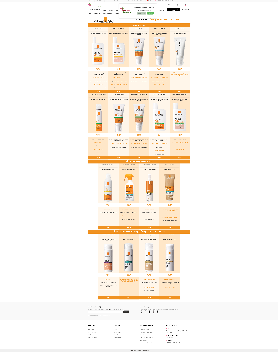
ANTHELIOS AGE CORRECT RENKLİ (149, 239)
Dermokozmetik (185, 9)
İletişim (90, 335)
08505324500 (169, 337)
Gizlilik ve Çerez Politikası (146, 337)
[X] (145, 312)
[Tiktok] (153, 312)
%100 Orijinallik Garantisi (146, 332)
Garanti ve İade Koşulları (146, 343)
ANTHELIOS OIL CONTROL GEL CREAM (119, 99)
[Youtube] (141, 312)
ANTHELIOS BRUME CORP (108, 169)
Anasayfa (91, 0)
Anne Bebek (104, 9)
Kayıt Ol (126, 311)
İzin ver (150, 13)
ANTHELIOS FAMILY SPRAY (128, 169)
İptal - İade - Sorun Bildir (136, 0)
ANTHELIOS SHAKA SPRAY (149, 169)
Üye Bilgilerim (117, 337)
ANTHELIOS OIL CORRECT (129, 239)
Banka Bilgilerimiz (99, 0)
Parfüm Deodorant (162, 9)
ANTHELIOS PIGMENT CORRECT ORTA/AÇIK (108, 240)
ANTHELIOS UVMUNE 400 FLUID (98, 33)
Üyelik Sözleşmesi (144, 329)
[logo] (95, 5)
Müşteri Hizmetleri (92, 332)
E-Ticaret (134, 350)
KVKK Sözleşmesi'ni (94, 315)
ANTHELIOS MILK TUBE (169, 169)
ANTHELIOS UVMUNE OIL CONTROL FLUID (159, 100)
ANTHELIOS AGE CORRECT (169, 239)
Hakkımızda (108, 0)
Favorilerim (117, 329)
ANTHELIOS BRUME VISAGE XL (98, 99)
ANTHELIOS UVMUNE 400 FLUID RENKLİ (118, 33)
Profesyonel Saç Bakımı (173, 9)
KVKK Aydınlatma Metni (146, 335)
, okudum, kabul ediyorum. (100, 315)
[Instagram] (157, 312)
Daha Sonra (141, 13)
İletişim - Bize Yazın (117, 0)
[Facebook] (149, 312)
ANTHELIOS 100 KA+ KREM (180, 33)
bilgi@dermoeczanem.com (173, 342)
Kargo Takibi (126, 0)
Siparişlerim (117, 335)
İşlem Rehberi (143, 340)
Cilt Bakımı (111, 9)
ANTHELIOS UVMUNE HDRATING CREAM (139, 34)
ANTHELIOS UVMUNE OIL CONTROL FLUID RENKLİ (179, 100)
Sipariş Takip (117, 332)
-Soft (130, 350)
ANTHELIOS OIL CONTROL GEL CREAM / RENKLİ (139, 100)
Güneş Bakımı (118, 9)
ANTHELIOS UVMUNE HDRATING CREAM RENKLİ (159, 34)
